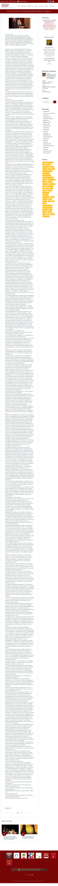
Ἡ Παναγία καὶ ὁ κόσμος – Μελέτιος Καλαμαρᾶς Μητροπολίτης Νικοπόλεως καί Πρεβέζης (51, 76)
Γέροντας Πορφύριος (47, 175)
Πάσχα (44, 142)
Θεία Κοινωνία (50, 186)
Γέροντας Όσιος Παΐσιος (47, 171)
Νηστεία (45, 140)
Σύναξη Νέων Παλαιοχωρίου (49, 30)
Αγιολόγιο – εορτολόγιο (48, 113)
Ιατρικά (51, 188)
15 (23, 833)
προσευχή (52, 214)
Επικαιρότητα (46, 122)
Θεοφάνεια (45, 129)
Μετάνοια (52, 196)
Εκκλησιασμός (45, 184)
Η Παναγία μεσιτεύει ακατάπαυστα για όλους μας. (49, 87)
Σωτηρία (50, 209)
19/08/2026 (44, 90)
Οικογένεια (45, 201)
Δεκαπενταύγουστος (47, 118)
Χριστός (44, 214)
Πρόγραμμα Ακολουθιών (47, 207)
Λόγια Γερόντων (46, 192)
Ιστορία (44, 131)
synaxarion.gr (49, 63)
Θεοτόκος (45, 127)
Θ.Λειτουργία (46, 125)
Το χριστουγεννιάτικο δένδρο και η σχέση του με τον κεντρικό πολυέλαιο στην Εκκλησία (10, 838)
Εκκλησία (45, 120)
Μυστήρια (45, 138)
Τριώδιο (44, 149)
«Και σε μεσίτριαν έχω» (46, 91)
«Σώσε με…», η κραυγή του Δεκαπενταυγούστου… (47, 82)
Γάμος (53, 168)
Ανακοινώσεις (46, 116)
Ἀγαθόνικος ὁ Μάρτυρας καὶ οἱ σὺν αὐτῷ (49, 49)
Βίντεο (49, 168)
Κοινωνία (45, 133)
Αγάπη (44, 164)
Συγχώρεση (45, 209)
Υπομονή (50, 212)
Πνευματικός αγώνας (47, 145)
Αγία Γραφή (45, 111)
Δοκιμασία (45, 181)
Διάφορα (44, 179)
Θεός (10, 808)
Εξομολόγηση (52, 184)
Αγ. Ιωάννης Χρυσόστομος (48, 162)
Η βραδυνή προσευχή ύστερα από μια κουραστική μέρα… (28, 837)
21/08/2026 (44, 80)
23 (4, 833)
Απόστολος (45, 168)
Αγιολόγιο (49, 164)
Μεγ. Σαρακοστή (46, 196)
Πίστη (49, 201)
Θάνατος (44, 186)
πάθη (48, 214)
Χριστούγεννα (46, 151)
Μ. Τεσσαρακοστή (46, 136)
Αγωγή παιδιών (46, 166)
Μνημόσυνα (45, 199)
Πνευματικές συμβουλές (47, 205)
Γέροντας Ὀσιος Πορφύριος (48, 177)
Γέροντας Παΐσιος (46, 173)
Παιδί (53, 201)
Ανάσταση (52, 166)
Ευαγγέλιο (45, 124)
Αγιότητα (45, 115)
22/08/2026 (48, 73)
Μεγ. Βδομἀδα (45, 194)
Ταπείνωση (45, 212)
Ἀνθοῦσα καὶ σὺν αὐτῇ (47, 50)
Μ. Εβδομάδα (46, 134)
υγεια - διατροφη (46, 216)
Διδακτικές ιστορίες (51, 179)
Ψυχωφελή (45, 152)
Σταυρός (45, 147)
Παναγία (44, 203)
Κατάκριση (45, 190)
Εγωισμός (50, 181)
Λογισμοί (50, 190)
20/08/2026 (44, 85)
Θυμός (47, 188)
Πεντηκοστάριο (46, 143)
